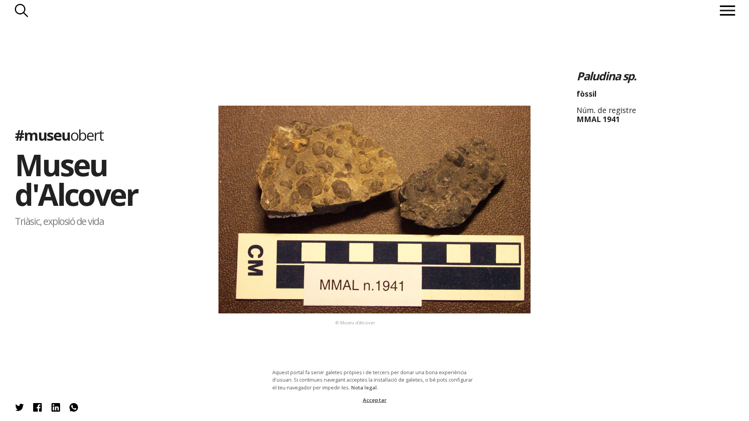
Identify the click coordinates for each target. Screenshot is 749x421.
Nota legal (364, 387)
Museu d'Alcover (76, 179)
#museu (59, 135)
